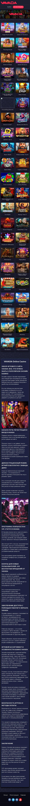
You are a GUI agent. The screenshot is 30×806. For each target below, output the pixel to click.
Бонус (6, 795)
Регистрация (14, 795)
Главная (23, 795)
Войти (9, 6)
